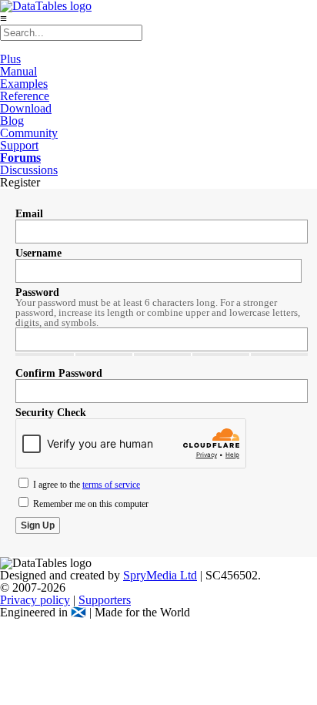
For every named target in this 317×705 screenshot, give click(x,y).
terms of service (111, 484)
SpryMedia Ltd (160, 575)
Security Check (50, 412)
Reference (24, 95)
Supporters (104, 599)
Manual (18, 71)
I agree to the (85, 484)
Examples (24, 83)
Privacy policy (35, 599)
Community (29, 132)
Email (29, 214)
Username (38, 253)
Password (37, 292)
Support (19, 145)
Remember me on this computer (89, 504)
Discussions (29, 169)
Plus (10, 58)
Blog (12, 120)
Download (26, 108)
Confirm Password (58, 373)
